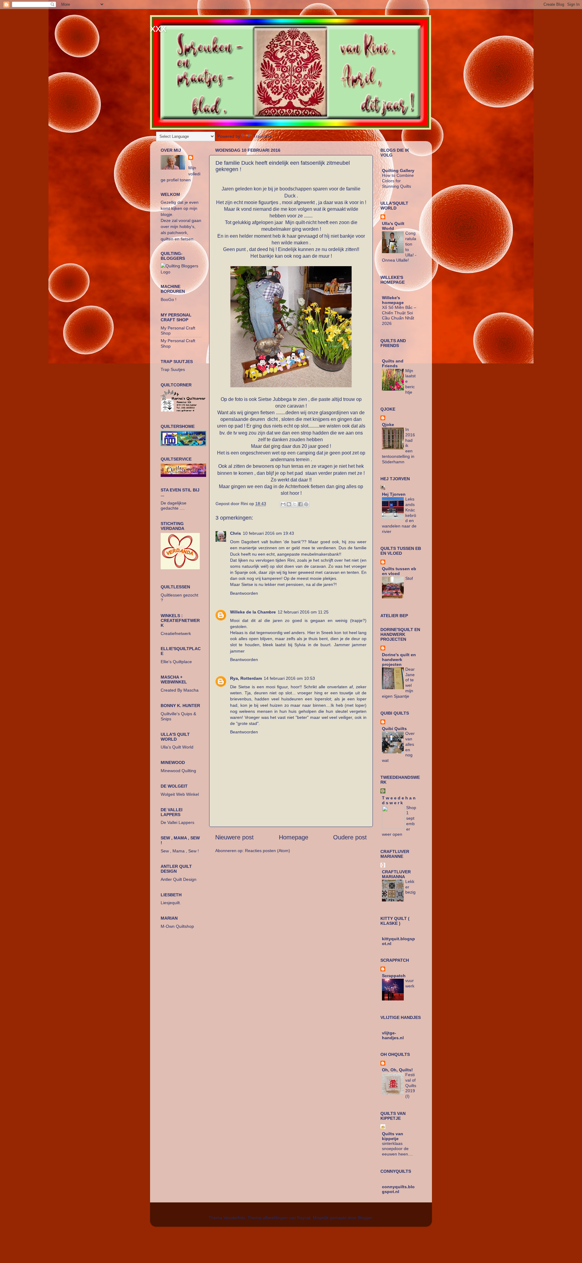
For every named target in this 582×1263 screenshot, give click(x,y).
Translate (262, 136)
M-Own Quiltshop (177, 926)
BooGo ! (168, 299)
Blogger (365, 1217)
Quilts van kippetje (392, 1136)
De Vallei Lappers (177, 822)
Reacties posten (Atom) (267, 850)
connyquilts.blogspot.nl (398, 1189)
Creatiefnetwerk (176, 633)
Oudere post (350, 837)
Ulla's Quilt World (177, 747)
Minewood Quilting (178, 770)
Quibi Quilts (394, 728)
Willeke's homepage (393, 300)
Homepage (293, 837)
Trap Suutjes (173, 369)
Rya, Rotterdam (246, 678)
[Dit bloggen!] (289, 504)
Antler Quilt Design (178, 879)
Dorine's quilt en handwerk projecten (399, 659)
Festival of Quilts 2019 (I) (410, 1086)
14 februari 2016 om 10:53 (289, 678)
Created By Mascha (180, 690)
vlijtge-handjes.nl (393, 1035)
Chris (235, 533)
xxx (158, 28)
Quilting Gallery (398, 170)
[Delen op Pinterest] (306, 504)
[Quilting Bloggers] (181, 271)
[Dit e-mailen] (283, 504)
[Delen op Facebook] (300, 504)
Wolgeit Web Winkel (180, 794)
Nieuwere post (234, 837)
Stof (409, 578)
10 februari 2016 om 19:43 (268, 533)
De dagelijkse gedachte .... (173, 506)
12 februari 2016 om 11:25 (303, 612)
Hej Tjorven (394, 494)
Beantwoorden (244, 593)
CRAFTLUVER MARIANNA (396, 874)
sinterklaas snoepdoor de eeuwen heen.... (397, 1149)
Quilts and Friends (392, 363)
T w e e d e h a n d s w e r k (399, 800)
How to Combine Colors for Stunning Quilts (398, 181)
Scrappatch (394, 975)
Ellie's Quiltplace (176, 661)
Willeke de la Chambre (253, 612)
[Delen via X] (295, 504)
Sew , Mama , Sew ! (180, 850)
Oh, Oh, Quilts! (397, 1069)
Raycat (303, 1217)
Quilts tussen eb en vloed (399, 571)
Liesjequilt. (171, 902)
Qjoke (388, 424)
